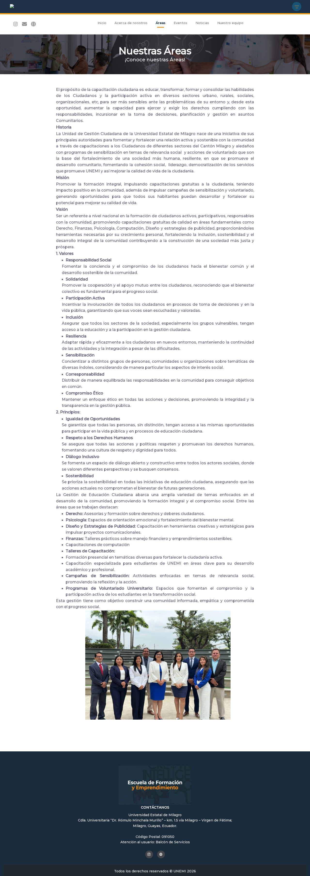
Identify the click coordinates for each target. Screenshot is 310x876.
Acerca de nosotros (131, 23)
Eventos (180, 23)
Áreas (160, 23)
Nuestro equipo (230, 23)
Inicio (102, 23)
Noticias (202, 23)
